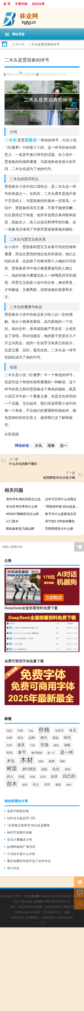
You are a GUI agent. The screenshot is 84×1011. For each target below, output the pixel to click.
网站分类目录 (63, 896)
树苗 (12, 768)
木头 (13, 140)
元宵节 (59, 730)
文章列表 (21, 3)
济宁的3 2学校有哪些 (60, 521)
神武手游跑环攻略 (19, 832)
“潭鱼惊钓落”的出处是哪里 (63, 506)
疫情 (67, 769)
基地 (55, 737)
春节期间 (36, 752)
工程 (32, 745)
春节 (22, 752)
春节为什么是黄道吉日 (60, 513)
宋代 (67, 737)
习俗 (30, 730)
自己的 (69, 776)
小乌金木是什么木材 (21, 853)
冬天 (72, 730)
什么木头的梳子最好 (23, 463)
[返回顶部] (79, 904)
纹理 (54, 776)
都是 (58, 784)
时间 (10, 752)
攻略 (67, 745)
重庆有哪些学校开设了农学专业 (29, 861)
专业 (9, 731)
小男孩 (42, 922)
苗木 (12, 783)
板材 (52, 761)
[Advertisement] (42, 969)
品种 (32, 737)
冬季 (9, 737)
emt (16, 74)
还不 (47, 784)
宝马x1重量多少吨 (19, 839)
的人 (10, 776)
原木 (20, 738)
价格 (44, 729)
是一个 (51, 752)
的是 (22, 776)
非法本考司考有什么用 (21, 506)
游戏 (44, 769)
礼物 (32, 776)
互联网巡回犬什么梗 (59, 528)
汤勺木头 (13, 868)
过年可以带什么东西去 (60, 499)
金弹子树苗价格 (18, 811)
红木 (43, 776)
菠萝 (24, 784)
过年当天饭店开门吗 (21, 818)
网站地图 (26, 901)
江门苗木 (12, 521)
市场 (44, 744)
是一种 (66, 752)
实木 (9, 745)
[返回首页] (79, 882)
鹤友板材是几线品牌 (20, 528)
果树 (62, 761)
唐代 (43, 737)
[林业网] (42, 18)
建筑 (56, 745)
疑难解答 (39, 901)
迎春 (29, 140)
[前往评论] (79, 893)
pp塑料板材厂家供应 (21, 846)
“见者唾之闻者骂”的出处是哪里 (28, 825)
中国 (20, 730)
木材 (26, 759)
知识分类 (38, 3)
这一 (37, 140)
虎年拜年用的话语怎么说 (23, 499)
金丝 (68, 784)
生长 (56, 768)
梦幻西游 (29, 768)
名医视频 (11, 434)
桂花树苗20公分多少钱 (59, 477)
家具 (21, 744)
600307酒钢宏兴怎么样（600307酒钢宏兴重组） (25, 513)
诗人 (36, 784)
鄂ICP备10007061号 (57, 901)
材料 (41, 761)
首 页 (7, 3)
